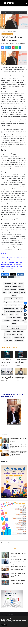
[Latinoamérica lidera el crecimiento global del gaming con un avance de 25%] (5, 575)
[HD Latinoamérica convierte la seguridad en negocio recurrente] (21, 371)
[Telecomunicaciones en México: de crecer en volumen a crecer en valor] (5, 446)
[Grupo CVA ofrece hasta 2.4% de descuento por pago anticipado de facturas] (7, 354)
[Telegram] (20, 47)
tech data (7, 337)
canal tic (22, 289)
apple (21, 283)
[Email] (25, 314)
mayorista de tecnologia (14, 317)
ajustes (12, 622)
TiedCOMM (8, 340)
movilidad (16, 320)
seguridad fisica (18, 331)
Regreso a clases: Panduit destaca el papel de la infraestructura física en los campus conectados (18, 452)
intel (11, 314)
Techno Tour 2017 (18, 337)
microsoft (7, 320)
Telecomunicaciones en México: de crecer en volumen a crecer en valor (18, 561)
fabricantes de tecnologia (11, 308)
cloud (14, 295)
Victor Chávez (5, 43)
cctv (5, 292)
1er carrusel (13, 31)
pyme (14, 323)
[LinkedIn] (9, 47)
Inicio (3, 31)
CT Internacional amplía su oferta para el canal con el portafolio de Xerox (7, 377)
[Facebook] (2, 47)
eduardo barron (19, 302)
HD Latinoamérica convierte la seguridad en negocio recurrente (20, 377)
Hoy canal (8, 31)
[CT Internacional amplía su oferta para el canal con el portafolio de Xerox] (7, 371)
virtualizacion (19, 340)
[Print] (25, 318)
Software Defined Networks (14, 334)
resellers (7, 331)
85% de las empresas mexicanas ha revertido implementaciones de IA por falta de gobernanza (18, 582)
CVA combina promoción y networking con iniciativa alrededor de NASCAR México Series (20, 361)
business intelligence (10, 289)
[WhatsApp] (16, 47)
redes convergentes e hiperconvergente (14, 327)
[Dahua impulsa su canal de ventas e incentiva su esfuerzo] (5, 440)
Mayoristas (10, 34)
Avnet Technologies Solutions (14, 286)
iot (17, 314)
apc (15, 283)
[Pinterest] (13, 47)
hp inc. (5, 314)
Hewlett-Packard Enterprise (14, 311)
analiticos (8, 283)
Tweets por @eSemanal (6, 542)
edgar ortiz (8, 302)
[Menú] (2, 3)
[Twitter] (6, 47)
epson (21, 305)
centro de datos (13, 292)
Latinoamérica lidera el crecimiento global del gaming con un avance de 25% (18, 575)
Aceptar (4, 624)
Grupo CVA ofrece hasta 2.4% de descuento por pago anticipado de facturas (6, 361)
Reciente (14, 548)
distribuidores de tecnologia (14, 299)
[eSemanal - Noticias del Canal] (9, 3)
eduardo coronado (10, 305)
